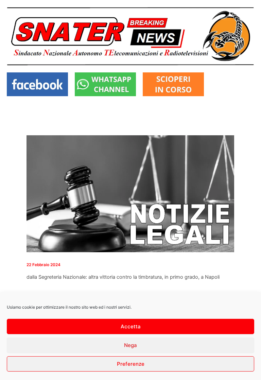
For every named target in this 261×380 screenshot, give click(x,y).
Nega (130, 345)
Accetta (131, 326)
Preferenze (130, 364)
